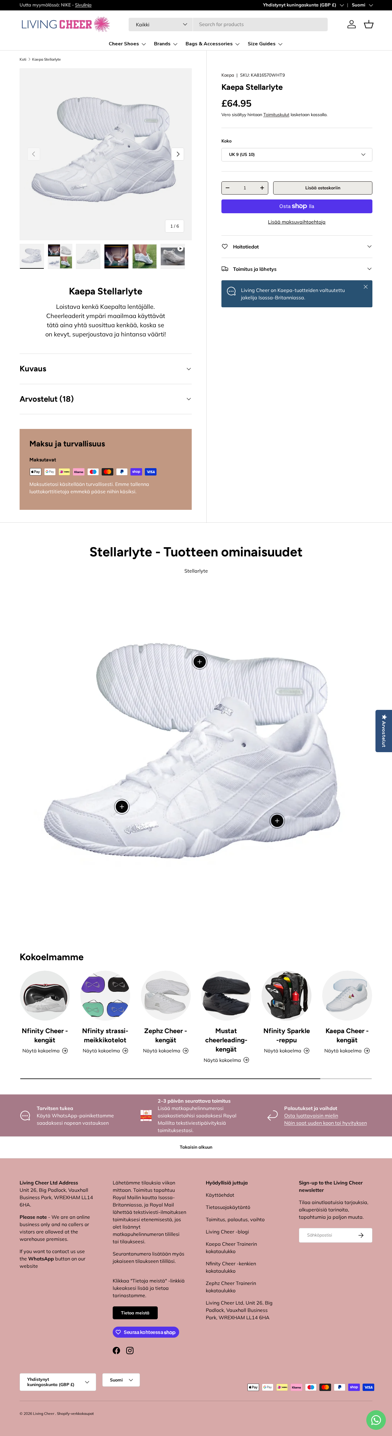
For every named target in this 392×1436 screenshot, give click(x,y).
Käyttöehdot (220, 1195)
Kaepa (227, 75)
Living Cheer (43, 1413)
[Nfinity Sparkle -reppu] (286, 996)
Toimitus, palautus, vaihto (235, 1219)
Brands (162, 43)
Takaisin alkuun (196, 1147)
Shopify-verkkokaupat (75, 1413)
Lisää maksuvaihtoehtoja (297, 221)
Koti (23, 59)
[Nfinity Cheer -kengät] (45, 996)
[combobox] (228, 24)
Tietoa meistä (135, 1313)
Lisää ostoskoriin (322, 187)
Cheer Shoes (124, 43)
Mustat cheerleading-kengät (226, 1040)
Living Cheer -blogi (227, 1232)
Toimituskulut (276, 114)
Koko (226, 141)
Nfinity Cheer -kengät (45, 1035)
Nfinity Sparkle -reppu (286, 1035)
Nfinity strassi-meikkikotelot (105, 1035)
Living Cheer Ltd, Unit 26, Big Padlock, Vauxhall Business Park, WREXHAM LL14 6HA (239, 1310)
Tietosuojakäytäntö (228, 1207)
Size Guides (262, 43)
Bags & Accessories (209, 43)
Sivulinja (83, 5)
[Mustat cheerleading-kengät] (226, 996)
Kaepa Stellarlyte (46, 59)
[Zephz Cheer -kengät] (166, 996)
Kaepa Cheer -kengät (347, 1035)
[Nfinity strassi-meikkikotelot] (105, 996)
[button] (368, 24)
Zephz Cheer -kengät (165, 1035)
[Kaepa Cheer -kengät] (347, 996)
